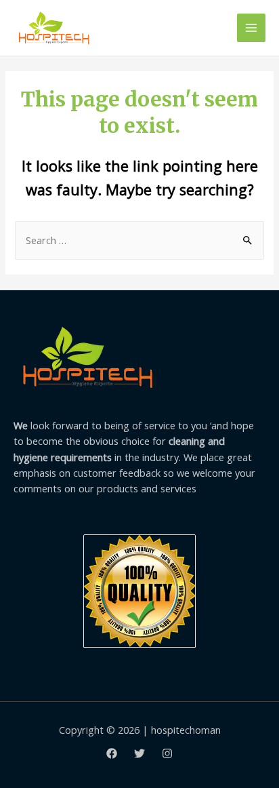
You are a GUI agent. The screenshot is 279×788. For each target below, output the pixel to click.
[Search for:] (139, 240)
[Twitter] (139, 753)
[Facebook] (111, 753)
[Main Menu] (251, 28)
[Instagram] (167, 753)
